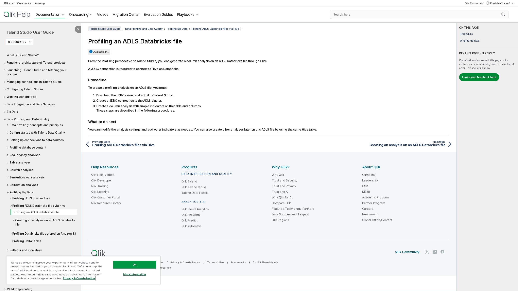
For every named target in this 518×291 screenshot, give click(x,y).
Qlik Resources (474, 3)
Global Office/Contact (377, 220)
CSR (365, 186)
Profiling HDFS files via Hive (31, 198)
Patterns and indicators (25, 250)
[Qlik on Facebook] (442, 252)
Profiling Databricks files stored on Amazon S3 (44, 233)
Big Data (12, 111)
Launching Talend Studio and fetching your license (36, 72)
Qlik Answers (191, 214)
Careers (367, 208)
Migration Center (126, 14)
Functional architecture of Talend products (36, 62)
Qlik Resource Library (106, 203)
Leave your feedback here (479, 77)
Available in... (101, 51)
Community (24, 3)
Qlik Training (99, 186)
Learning (39, 3)
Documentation (47, 14)
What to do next (469, 40)
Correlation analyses (24, 185)
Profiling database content (28, 147)
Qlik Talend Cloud (194, 187)
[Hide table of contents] (78, 29)
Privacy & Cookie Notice (185, 262)
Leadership (370, 180)
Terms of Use (215, 262)
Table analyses (20, 162)
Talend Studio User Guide (30, 32)
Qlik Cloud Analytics (195, 209)
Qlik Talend (189, 181)
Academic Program (375, 197)
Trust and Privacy (284, 186)
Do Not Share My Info (265, 262)
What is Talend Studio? (23, 55)
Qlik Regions (280, 220)
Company (369, 174)
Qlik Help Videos (103, 174)
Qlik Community (407, 252)
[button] (503, 14)
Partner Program (373, 203)
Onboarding (78, 14)
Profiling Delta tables (26, 241)
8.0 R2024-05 (17, 41)
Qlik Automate (191, 226)
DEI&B (366, 191)
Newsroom (370, 214)
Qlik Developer (101, 180)
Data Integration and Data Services (31, 104)
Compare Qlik (281, 203)
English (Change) (500, 3)
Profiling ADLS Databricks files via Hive (39, 205)
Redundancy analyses (25, 155)
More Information (134, 274)
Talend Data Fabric (195, 192)
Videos (102, 14)
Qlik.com (9, 3)
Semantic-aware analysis (27, 177)
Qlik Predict (189, 220)
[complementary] (487, 157)
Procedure (466, 33)
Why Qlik (278, 174)
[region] (83, 270)
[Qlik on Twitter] (427, 252)
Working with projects (21, 96)
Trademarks (238, 262)
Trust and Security (284, 180)
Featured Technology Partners (293, 208)
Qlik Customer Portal (105, 197)
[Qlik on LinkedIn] (435, 252)
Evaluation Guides (158, 14)
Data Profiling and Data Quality (28, 119)
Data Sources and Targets (290, 214)
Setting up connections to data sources (37, 140)
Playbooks (185, 14)
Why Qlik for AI (282, 197)
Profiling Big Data (21, 192)
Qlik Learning (100, 191)
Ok (134, 264)
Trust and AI (280, 191)
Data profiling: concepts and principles (36, 125)
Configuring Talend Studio (25, 89)
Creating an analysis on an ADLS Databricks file (45, 222)
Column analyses (21, 170)
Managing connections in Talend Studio (34, 81)
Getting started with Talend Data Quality (37, 132)
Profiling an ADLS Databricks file (36, 212)
